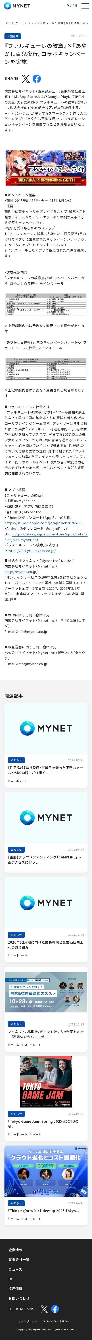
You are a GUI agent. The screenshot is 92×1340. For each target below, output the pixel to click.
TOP (7, 23)
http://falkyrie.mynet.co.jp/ (32, 550)
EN (75, 6)
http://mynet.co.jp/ (21, 571)
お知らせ (12, 36)
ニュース (21, 23)
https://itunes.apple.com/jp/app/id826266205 (43, 522)
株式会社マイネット (17, 6)
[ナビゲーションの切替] (85, 6)
